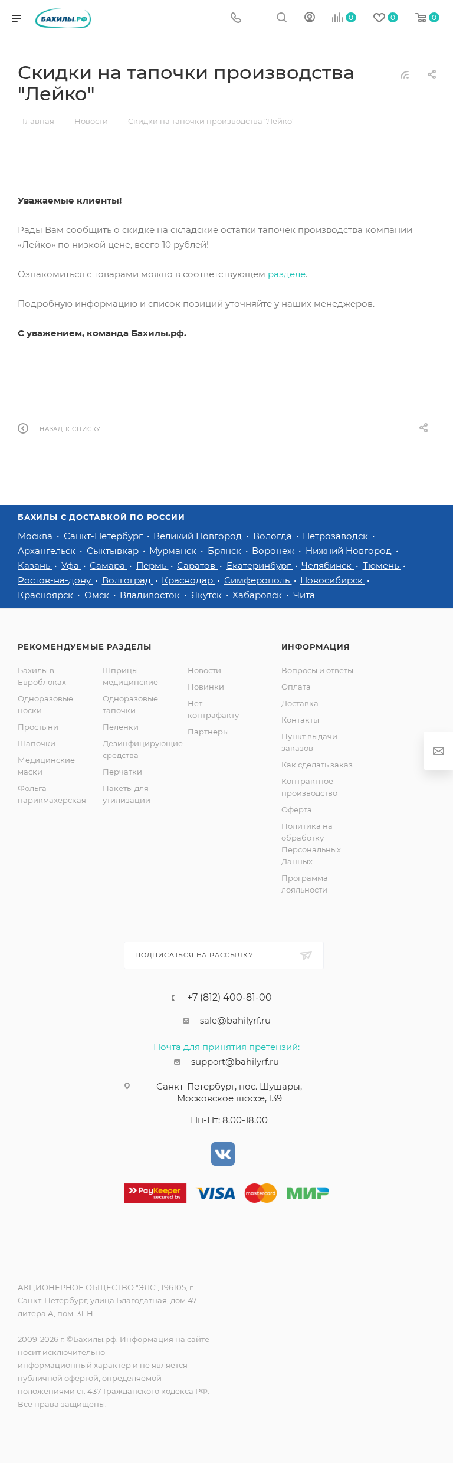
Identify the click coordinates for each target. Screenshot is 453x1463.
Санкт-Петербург (104, 536)
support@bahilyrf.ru (235, 1061)
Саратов (197, 565)
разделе (287, 274)
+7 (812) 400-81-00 (229, 997)
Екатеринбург (259, 565)
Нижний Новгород (350, 550)
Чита (304, 595)
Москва (36, 536)
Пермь (152, 565)
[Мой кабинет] (309, 18)
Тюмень (382, 565)
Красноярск (47, 595)
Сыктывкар (114, 550)
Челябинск (327, 565)
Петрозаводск (336, 536)
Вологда (273, 536)
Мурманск (174, 550)
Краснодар (188, 580)
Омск (97, 595)
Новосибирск (332, 580)
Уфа (71, 565)
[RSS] (405, 74)
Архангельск (48, 550)
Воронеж (274, 550)
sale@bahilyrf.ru (235, 1020)
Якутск (207, 595)
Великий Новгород (198, 536)
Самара (108, 565)
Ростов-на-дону (55, 580)
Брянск (226, 550)
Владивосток (151, 595)
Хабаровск (258, 595)
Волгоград (127, 580)
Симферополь (258, 580)
